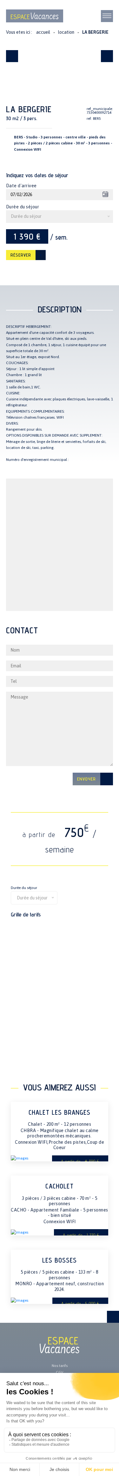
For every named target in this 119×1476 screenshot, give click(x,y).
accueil (43, 32)
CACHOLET (59, 1186)
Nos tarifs (60, 1365)
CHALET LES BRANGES (59, 1112)
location (66, 32)
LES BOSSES (59, 1260)
